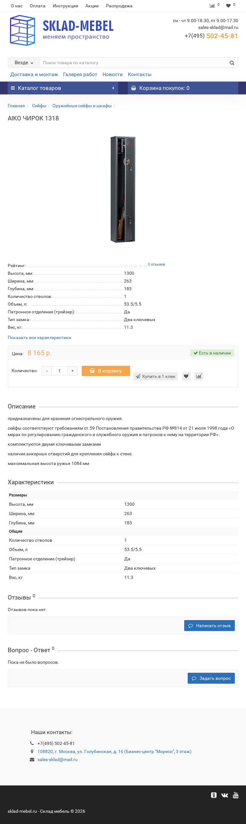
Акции (92, 5)
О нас (16, 5)
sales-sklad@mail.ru (57, 759)
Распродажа (119, 5)
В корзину (110, 371)
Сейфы (38, 105)
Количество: (24, 370)
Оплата (37, 5)
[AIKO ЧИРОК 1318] (123, 189)
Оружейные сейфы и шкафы (82, 105)
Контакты (140, 74)
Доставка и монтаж (34, 74)
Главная (16, 105)
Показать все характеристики (39, 337)
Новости (112, 74)
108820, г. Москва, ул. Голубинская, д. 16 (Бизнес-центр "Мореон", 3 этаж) (114, 751)
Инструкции (65, 5)
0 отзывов (156, 264)
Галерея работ (80, 74)
